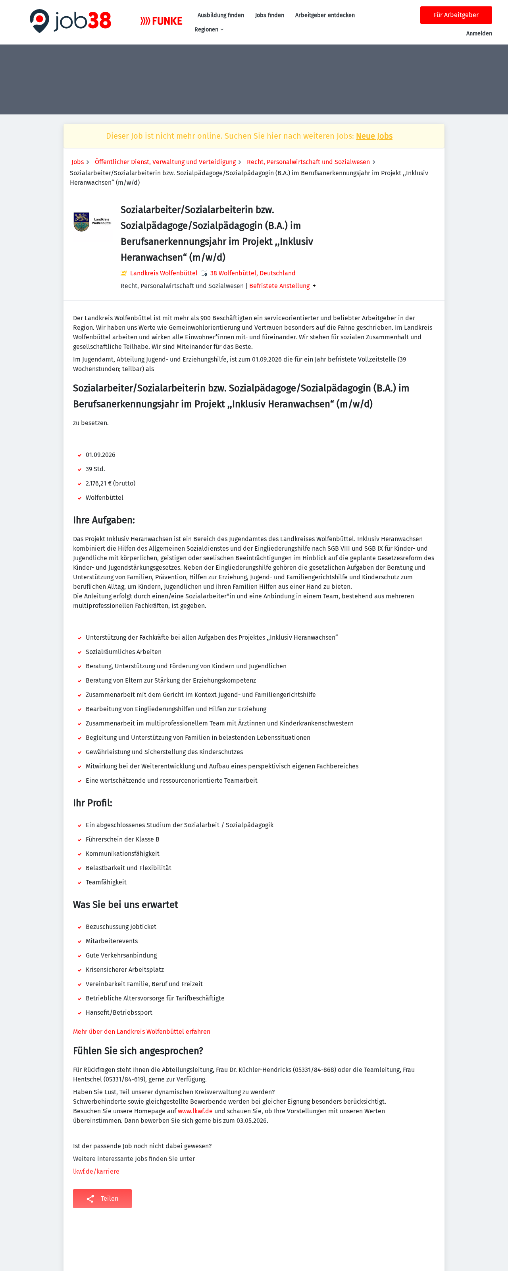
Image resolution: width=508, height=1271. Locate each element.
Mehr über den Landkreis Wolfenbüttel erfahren (141, 1031)
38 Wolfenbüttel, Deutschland (253, 273)
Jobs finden (269, 15)
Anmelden (479, 33)
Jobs (77, 162)
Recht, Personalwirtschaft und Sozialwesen (308, 162)
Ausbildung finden (221, 15)
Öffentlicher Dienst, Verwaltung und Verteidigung (165, 162)
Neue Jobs (374, 136)
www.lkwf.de (195, 1111)
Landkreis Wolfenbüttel (164, 273)
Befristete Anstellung (279, 286)
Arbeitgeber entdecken (325, 15)
